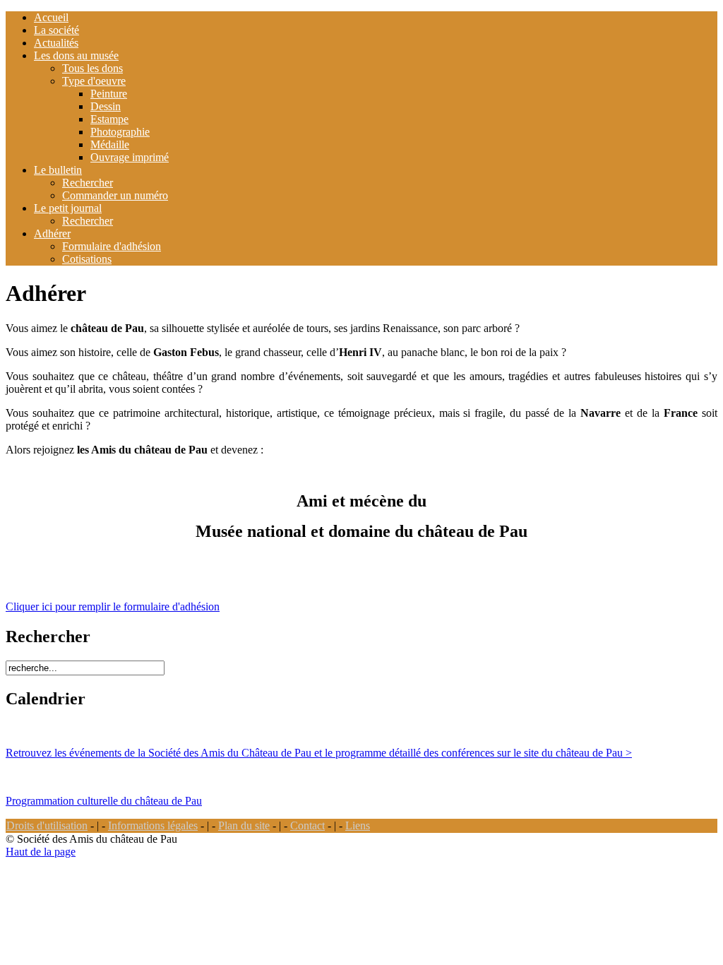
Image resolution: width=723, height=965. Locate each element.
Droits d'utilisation (47, 825)
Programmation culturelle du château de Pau (104, 801)
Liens (357, 825)
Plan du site (244, 825)
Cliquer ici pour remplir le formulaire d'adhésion (113, 606)
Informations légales (153, 825)
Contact (307, 825)
